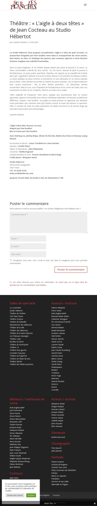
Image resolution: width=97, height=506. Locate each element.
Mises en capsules (58, 476)
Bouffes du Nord (16, 341)
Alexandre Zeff (16, 422)
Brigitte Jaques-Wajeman (20, 458)
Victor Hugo (56, 375)
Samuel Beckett (57, 381)
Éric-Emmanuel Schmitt (60, 322)
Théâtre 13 (14, 347)
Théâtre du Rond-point (19, 344)
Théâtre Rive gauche (18, 350)
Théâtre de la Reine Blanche (21, 333)
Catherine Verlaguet (59, 319)
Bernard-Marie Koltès (60, 316)
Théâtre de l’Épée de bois (20, 358)
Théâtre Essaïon (16, 319)
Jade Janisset (56, 451)
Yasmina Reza (57, 356)
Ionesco (54, 384)
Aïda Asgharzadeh (58, 313)
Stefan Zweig (56, 361)
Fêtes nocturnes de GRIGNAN (63, 470)
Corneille (54, 390)
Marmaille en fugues (59, 484)
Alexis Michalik (15, 438)
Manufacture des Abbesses (21, 325)
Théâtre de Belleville (18, 322)
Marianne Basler (58, 403)
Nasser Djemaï (57, 339)
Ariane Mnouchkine (17, 419)
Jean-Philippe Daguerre (19, 447)
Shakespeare (56, 367)
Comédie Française (17, 353)
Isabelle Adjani (57, 420)
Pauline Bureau (16, 424)
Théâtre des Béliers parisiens (21, 364)
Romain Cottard (57, 409)
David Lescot (56, 341)
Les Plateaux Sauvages (19, 336)
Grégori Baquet (57, 406)
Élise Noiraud (56, 426)
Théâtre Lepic (15, 339)
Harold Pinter (56, 353)
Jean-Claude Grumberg (60, 350)
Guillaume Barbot (17, 430)
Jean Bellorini (15, 467)
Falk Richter (56, 336)
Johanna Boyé (15, 427)
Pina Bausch (56, 448)
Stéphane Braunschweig (19, 461)
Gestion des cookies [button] (15, 495)
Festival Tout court (59, 467)
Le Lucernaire (15, 307)
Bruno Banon (15, 416)
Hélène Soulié (15, 455)
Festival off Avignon (59, 464)
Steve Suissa (15, 413)
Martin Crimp (56, 347)
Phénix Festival (57, 462)
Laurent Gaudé (57, 344)
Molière (54, 370)
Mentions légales (41, 495)
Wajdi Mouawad (58, 330)
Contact (56, 495)
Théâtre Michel (16, 361)
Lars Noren (56, 325)
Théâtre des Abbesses (19, 330)
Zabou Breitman (16, 464)
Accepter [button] (31, 495)
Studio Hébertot (16, 310)
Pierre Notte (56, 310)
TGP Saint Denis (16, 316)
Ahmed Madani (57, 327)
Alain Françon (15, 450)
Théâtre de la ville (17, 327)
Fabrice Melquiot (58, 307)
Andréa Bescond (58, 437)
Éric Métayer (15, 436)
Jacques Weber (57, 412)
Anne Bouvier (15, 441)
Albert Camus (56, 358)
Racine (54, 387)
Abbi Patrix (14, 478)
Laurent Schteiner (20, 42)
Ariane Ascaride (57, 415)
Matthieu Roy (15, 444)
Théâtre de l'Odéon (18, 313)
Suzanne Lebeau (58, 333)
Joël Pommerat (16, 410)
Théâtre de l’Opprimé (18, 356)
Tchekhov (55, 373)
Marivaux (55, 378)
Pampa (54, 473)
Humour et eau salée (60, 481)
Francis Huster (57, 418)
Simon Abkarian (16, 433)
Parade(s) (55, 478)
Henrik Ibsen (56, 364)
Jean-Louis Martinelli (18, 453)
